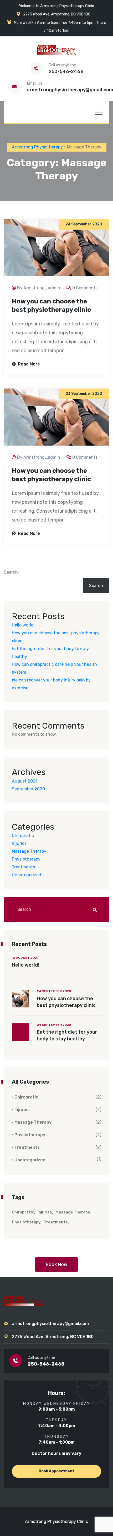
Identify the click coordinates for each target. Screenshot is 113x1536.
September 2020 (28, 788)
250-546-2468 (66, 71)
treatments (56, 1222)
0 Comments (84, 287)
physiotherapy (26, 1222)
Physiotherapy (26, 859)
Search (11, 572)
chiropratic (23, 1212)
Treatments (23, 866)
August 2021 (24, 781)
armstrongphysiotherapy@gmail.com (50, 1323)
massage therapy (72, 1212)
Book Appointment (56, 1471)
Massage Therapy (29, 851)
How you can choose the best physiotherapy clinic (51, 305)
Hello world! (23, 625)
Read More (28, 364)
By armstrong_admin (38, 287)
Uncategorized (26, 874)
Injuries (19, 843)
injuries (45, 1212)
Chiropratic (23, 835)
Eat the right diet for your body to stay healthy (67, 1035)
